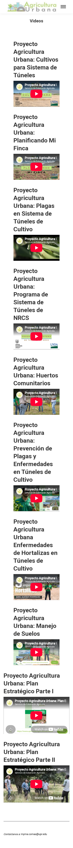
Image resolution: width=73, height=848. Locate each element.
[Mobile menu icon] (63, 6)
